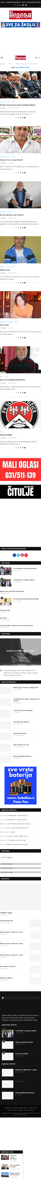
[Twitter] (17, 5)
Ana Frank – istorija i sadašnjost (13, 1157)
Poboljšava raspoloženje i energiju (17, 844)
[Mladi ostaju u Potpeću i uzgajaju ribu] (5, 690)
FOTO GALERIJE (29, 1110)
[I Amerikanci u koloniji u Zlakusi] (5, 583)
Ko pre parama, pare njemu (12, 215)
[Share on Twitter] (20, 118)
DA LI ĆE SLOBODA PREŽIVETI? (12, 380)
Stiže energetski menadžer (15, 1166)
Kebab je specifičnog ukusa (22, 756)
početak (2, 64)
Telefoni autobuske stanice (24, 1042)
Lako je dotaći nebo (6, 920)
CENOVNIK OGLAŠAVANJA (13, 2)
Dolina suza (5, 270)
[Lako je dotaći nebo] (35, 923)
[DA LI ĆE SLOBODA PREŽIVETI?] (20, 359)
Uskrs (2, 824)
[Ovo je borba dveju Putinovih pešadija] (5, 602)
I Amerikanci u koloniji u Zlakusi (24, 580)
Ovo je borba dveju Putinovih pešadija (26, 599)
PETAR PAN (8, 1108)
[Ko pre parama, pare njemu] (20, 194)
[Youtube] (23, 5)
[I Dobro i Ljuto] (20, 896)
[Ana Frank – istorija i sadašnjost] (5, 1157)
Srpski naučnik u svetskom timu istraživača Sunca (16, 625)
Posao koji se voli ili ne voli (17, 840)
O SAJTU (3, 2)
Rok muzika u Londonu (7, 966)
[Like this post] (16, 118)
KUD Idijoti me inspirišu (21, 722)
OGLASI (23, 2)
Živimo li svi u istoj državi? (11, 160)
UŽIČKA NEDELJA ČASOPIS (33, 2)
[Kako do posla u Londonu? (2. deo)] (35, 946)
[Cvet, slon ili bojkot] (7, 1056)
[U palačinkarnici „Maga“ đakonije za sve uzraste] (5, 702)
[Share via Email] (25, 118)
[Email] (26, 5)
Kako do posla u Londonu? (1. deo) (11, 955)
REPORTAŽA (23, 1108)
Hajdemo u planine (6, 978)
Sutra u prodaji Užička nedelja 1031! (17, 828)
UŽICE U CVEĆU (12, 1110)
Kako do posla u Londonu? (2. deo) (11, 943)
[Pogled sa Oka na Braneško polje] (5, 1174)
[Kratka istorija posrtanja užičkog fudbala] (20, 84)
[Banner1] (20, 864)
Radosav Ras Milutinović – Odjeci (20, 651)
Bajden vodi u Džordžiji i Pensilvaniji (12, 591)
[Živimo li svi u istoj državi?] (20, 139)
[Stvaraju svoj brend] (5, 736)
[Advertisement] (20, 42)
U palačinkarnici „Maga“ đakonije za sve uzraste (26, 700)
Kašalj (13, 832)
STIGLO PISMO (6, 435)
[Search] (39, 57)
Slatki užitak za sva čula (21, 745)
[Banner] (20, 872)
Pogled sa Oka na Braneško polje (15, 1174)
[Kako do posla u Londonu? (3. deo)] (35, 935)
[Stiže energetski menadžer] (5, 1166)
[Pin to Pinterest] (22, 118)
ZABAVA (20, 1110)
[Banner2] (20, 868)
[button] (1, 651)
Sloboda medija (5, 610)
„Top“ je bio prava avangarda (22, 710)
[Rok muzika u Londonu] (35, 969)
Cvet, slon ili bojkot (21, 1054)
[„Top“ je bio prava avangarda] (5, 713)
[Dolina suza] (20, 249)
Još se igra (4, 325)
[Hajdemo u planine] (35, 981)
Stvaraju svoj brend (19, 733)
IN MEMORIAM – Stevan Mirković (17, 815)
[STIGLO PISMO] (20, 414)
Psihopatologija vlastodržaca (24, 1093)
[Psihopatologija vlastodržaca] (7, 1095)
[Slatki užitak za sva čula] (5, 747)
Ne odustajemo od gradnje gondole (25, 568)
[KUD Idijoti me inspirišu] (5, 725)
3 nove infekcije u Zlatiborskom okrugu (18, 824)
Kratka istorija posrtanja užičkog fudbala (17, 105)
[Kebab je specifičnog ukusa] (5, 759)
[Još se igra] (20, 304)
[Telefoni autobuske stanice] (7, 1045)
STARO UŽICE (32, 1108)
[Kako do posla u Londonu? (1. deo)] (35, 958)
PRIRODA (15, 1108)
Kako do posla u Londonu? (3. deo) (11, 932)
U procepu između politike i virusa (17, 836)
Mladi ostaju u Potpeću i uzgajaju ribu (25, 687)
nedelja (4, 108)
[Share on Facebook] (18, 118)
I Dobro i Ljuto (6, 913)
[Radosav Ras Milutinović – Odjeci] (7, 1072)
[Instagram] (20, 5)
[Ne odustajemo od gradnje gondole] (5, 571)
